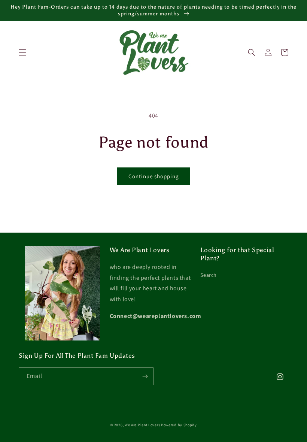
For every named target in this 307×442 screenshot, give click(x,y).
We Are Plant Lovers (142, 425)
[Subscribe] (145, 376)
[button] (22, 52)
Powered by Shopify (179, 425)
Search (208, 275)
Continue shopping (153, 176)
